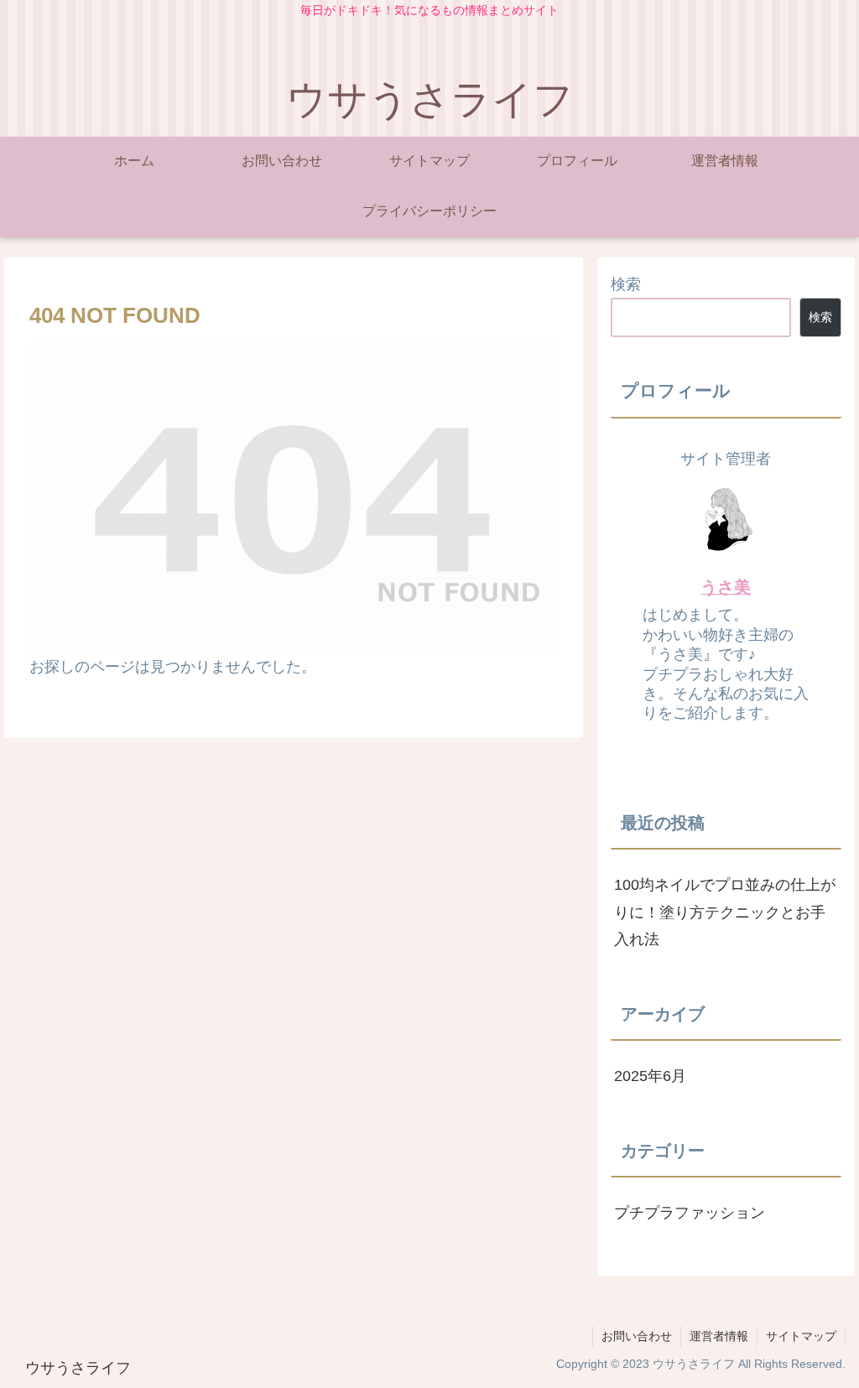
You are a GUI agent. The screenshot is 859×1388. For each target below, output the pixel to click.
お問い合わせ (636, 1336)
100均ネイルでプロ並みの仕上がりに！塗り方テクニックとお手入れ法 (725, 912)
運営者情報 (719, 1336)
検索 (626, 284)
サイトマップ (801, 1336)
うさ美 (725, 587)
